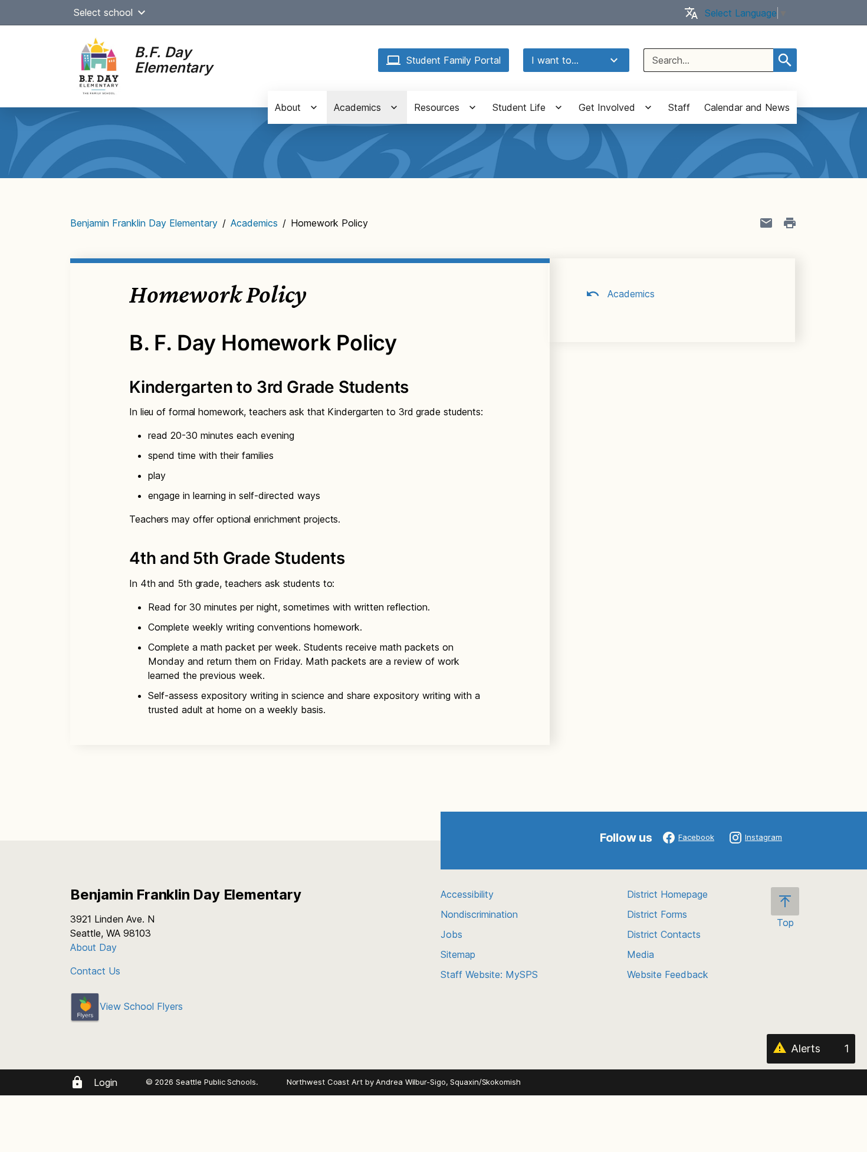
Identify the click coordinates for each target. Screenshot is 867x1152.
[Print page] (790, 223)
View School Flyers (141, 1006)
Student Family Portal (453, 60)
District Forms (657, 914)
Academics (254, 223)
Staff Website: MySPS (489, 974)
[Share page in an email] (766, 223)
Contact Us (95, 971)
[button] (141, 12)
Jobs (451, 934)
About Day (93, 947)
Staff (679, 107)
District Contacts (664, 934)
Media (640, 954)
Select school (103, 12)
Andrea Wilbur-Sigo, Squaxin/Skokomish (448, 1082)
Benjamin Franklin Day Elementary (144, 223)
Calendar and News (747, 107)
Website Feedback (667, 974)
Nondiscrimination (479, 914)
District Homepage (667, 894)
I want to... (555, 60)
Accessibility (467, 894)
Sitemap (458, 954)
